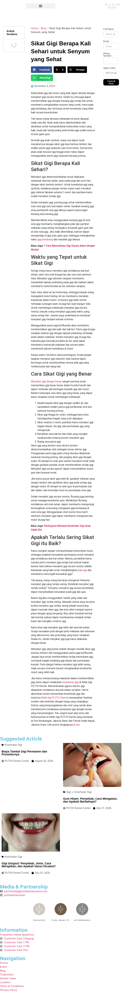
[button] (40, 6)
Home (34, 28)
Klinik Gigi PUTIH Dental (54, 697)
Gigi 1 (69, 792)
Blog (43, 28)
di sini (76, 724)
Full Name (108, 29)
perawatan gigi (70, 682)
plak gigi (82, 570)
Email (106, 41)
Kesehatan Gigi (13, 744)
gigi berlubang (45, 239)
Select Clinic (109, 68)
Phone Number (107, 54)
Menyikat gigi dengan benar (46, 381)
